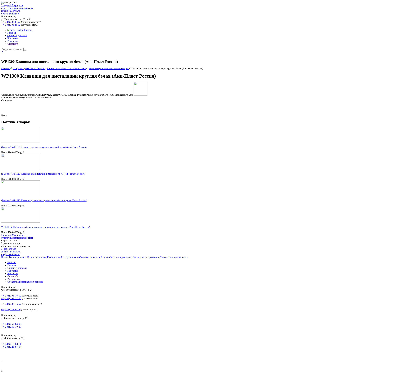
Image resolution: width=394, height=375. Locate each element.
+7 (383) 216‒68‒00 (11, 344)
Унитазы (183, 257)
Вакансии (12, 41)
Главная (11, 32)
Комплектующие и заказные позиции (109, 68)
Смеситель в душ (169, 257)
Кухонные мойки (56, 257)
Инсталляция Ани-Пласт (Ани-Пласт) (67, 68)
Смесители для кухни (120, 257)
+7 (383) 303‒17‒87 (11, 298)
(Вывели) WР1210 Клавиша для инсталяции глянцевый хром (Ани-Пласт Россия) (44, 200)
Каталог (27, 30)
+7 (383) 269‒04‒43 (11, 324)
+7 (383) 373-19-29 (10, 309)
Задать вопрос (8, 249)
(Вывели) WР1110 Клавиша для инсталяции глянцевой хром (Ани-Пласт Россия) (43, 147)
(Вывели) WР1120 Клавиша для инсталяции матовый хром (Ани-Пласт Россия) (43, 173)
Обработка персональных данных (25, 281)
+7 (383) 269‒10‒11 (11, 326)
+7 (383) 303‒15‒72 (11, 304)
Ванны (4, 257)
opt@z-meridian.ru (10, 13)
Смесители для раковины (146, 257)
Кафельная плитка (36, 257)
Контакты (12, 38)
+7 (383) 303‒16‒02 (11, 295)
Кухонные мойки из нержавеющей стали (87, 257)
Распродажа (13, 279)
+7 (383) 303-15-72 (10, 22)
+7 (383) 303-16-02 (10, 24)
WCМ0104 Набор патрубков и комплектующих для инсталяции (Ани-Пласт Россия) (45, 227)
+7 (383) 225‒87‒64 (11, 346)
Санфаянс (18, 68)
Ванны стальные (18, 257)
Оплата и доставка (17, 35)
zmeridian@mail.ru (10, 11)
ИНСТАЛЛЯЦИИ (35, 68)
